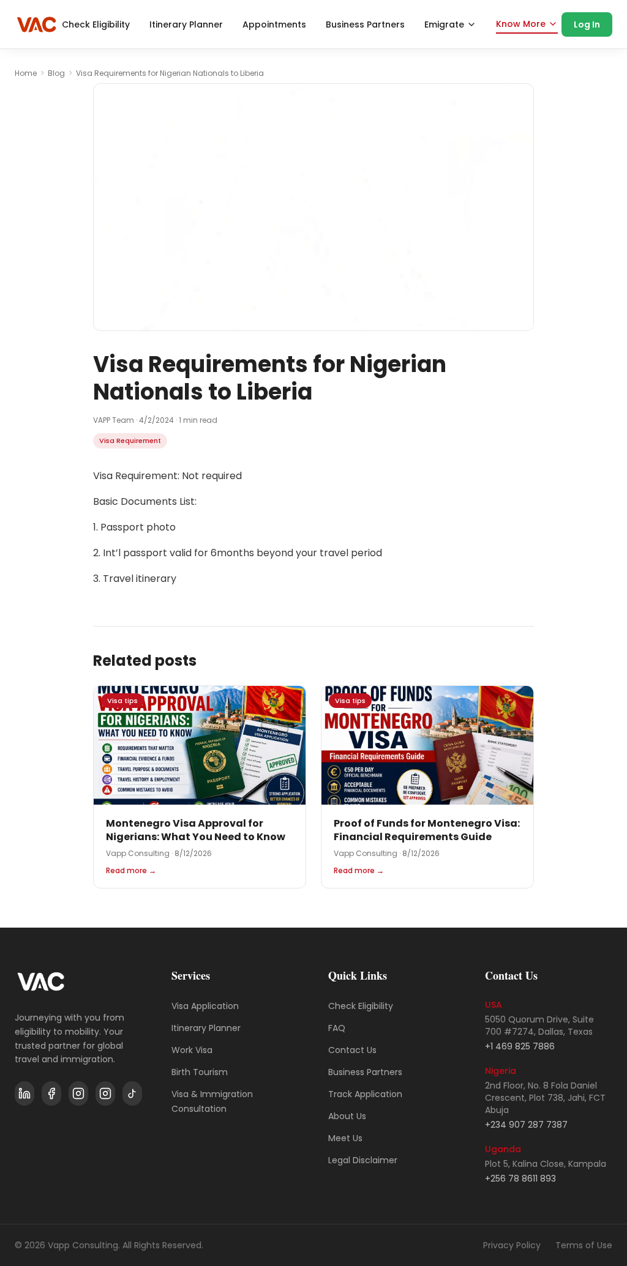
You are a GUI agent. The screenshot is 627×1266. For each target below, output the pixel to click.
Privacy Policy (512, 1245)
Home (26, 73)
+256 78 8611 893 (520, 1178)
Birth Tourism (199, 1072)
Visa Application (205, 1006)
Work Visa (191, 1050)
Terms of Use (583, 1245)
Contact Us (352, 1050)
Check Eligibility (96, 24)
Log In (587, 24)
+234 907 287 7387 (526, 1125)
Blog (56, 73)
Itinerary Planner (186, 24)
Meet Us (345, 1138)
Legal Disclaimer (362, 1160)
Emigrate (444, 24)
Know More (521, 24)
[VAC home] (36, 24)
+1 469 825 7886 (520, 1046)
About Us (347, 1116)
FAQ (336, 1028)
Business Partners (365, 24)
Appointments (274, 24)
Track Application (365, 1094)
